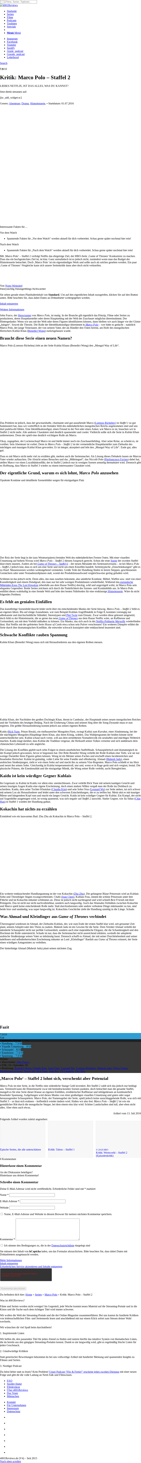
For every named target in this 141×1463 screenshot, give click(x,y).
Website (4, 1207)
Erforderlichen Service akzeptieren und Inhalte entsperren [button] (31, 1266)
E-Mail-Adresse (9, 1201)
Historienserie (37, 103)
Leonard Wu (67, 1068)
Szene (114, 560)
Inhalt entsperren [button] (9, 303)
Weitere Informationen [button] (12, 309)
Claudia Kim (40, 1068)
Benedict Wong (22, 1068)
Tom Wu (53, 1071)
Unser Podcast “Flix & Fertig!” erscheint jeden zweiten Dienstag (84, 1371)
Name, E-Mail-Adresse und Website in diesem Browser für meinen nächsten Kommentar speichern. (58, 1214)
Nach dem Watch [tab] (9, 244)
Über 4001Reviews (17, 1390)
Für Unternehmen (16, 1405)
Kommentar (7, 1239)
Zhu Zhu (80, 1071)
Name (4, 1194)
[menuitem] (74, 11)
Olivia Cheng (120, 1068)
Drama (25, 103)
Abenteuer (14, 103)
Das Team (12, 1393)
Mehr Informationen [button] (11, 1260)
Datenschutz (13, 1411)
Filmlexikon (13, 1386)
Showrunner (24, 315)
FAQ (9, 1380)
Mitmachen (13, 1396)
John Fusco (23, 1062)
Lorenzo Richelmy (86, 1068)
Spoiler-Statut (14, 1383)
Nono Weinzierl (13, 285)
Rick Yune (42, 1071)
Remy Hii (29, 1071)
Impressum (13, 1408)
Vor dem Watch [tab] (8, 232)
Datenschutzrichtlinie (62, 1245)
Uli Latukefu (67, 1071)
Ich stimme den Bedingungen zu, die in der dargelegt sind (47, 1245)
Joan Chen (53, 1068)
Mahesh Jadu (104, 1068)
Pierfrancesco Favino (11, 1071)
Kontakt (11, 1402)
